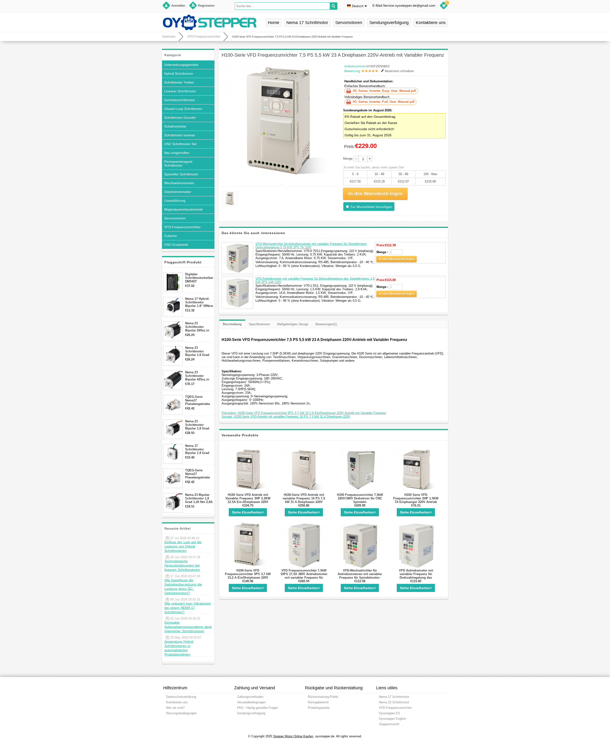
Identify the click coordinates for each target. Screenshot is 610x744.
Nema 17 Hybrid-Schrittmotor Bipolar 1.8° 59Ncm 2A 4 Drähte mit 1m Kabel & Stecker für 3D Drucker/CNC (199, 302)
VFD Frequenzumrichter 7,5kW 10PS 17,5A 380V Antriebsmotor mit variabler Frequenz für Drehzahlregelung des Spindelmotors (303, 577)
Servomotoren (348, 22)
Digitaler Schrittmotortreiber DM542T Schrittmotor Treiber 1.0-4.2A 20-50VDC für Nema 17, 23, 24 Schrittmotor (199, 277)
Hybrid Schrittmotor (178, 73)
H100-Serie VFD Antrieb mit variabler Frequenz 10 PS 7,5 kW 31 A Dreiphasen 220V (304, 498)
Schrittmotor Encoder (180, 117)
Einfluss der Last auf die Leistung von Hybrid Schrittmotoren (183, 546)
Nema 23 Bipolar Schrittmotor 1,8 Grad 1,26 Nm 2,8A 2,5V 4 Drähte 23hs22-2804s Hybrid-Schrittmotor (199, 498)
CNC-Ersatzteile (176, 244)
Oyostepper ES (389, 713)
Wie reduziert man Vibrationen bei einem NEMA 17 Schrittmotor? (187, 607)
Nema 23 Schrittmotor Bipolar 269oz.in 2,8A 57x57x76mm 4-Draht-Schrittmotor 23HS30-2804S (198, 326)
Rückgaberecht (318, 702)
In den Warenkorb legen (396, 259)
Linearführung (174, 200)
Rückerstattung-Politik (323, 697)
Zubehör (170, 236)
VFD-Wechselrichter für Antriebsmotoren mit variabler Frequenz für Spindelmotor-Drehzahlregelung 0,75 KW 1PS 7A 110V (311, 245)
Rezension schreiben (399, 71)
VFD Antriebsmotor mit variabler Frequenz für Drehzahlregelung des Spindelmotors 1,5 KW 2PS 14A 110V (416, 577)
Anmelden (178, 5)
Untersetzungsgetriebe (181, 65)
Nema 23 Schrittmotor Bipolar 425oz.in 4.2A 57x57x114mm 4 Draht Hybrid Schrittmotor (199, 375)
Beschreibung (232, 324)
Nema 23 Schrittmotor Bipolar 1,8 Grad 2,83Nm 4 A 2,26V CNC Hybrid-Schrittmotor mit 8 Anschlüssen (198, 424)
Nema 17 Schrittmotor (307, 22)
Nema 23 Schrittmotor (394, 702)
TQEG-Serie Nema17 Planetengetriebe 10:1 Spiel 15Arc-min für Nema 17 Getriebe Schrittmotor (197, 473)
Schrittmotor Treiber (179, 82)
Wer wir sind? (175, 708)
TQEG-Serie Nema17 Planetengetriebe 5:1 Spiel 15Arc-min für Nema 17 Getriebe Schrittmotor (197, 400)
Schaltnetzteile (175, 126)
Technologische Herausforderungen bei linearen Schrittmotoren (182, 565)
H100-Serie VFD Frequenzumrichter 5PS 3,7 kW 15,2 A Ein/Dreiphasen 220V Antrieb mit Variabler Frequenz (248, 576)
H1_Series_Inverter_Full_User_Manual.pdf (383, 101)
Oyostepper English (392, 718)
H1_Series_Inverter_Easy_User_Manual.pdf (384, 91)
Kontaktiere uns (431, 22)
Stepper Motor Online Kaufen (293, 736)
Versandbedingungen (251, 702)
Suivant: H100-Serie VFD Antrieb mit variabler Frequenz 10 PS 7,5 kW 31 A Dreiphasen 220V (286, 416)
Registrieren (206, 5)
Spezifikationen (259, 324)
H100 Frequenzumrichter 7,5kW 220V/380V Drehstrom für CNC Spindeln (360, 498)
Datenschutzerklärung (181, 697)
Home (273, 22)
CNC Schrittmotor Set (180, 144)
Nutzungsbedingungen (181, 713)
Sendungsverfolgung (389, 22)
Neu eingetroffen (176, 153)
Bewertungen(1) (326, 324)
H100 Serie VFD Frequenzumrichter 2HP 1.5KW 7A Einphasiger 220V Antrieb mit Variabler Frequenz (415, 500)
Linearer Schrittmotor (180, 91)
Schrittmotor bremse (179, 135)
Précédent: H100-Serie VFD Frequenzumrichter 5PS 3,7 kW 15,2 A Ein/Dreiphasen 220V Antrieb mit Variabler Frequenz (304, 413)
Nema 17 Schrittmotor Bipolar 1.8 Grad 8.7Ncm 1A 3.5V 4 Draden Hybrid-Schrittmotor (198, 449)
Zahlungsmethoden (250, 697)
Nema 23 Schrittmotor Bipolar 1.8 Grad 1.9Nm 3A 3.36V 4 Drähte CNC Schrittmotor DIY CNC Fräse (198, 351)
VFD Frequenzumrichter (203, 36)
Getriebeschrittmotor (179, 100)
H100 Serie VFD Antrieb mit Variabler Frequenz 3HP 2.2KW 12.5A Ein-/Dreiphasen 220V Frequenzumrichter (247, 500)
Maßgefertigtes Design (292, 324)
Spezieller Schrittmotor (181, 174)
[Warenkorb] (444, 6)
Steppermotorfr (389, 724)
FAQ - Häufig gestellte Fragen (257, 708)
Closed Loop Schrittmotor (183, 109)
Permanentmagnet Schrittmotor (178, 163)
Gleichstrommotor (177, 192)
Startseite (168, 36)
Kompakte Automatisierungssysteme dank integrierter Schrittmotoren (188, 627)
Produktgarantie (319, 708)
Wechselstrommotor (179, 183)
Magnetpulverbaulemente (183, 209)
